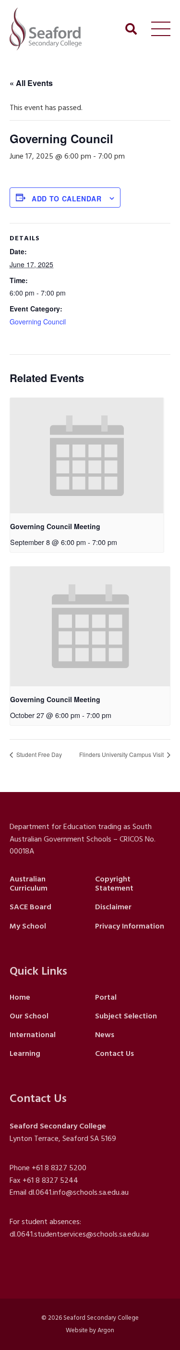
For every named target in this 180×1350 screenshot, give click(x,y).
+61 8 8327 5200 (59, 1168)
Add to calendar (67, 198)
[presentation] (87, 455)
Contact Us (114, 1053)
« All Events (31, 82)
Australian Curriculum (29, 883)
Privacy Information (129, 926)
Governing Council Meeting (55, 526)
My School (28, 926)
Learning (25, 1053)
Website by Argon (90, 1330)
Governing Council (38, 321)
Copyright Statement (114, 883)
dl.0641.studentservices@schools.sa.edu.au (79, 1234)
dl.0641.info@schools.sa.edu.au (78, 1192)
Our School (29, 1016)
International (33, 1034)
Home (20, 997)
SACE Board (30, 907)
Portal (106, 997)
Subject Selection (126, 1016)
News (104, 1034)
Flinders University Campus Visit (122, 754)
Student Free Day (38, 754)
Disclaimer (113, 907)
